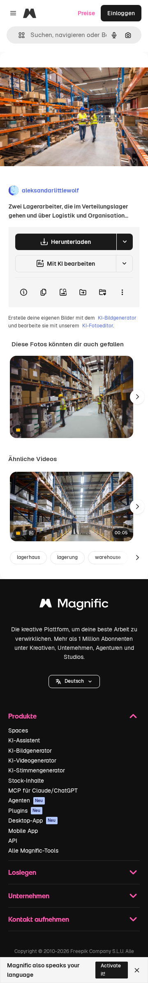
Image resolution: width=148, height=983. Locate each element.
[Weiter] (137, 397)
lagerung (67, 557)
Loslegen (22, 872)
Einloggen (121, 13)
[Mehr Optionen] (122, 292)
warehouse (108, 557)
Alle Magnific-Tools (33, 850)
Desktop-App (32, 820)
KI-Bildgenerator (117, 318)
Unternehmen (28, 895)
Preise (86, 13)
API (12, 840)
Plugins (24, 810)
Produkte (22, 716)
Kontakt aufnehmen (38, 919)
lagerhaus (28, 557)
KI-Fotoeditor (97, 325)
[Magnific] (74, 605)
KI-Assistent (24, 740)
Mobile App (23, 831)
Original (52, 70)
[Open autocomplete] (18, 35)
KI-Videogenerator (32, 760)
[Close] (137, 970)
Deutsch (74, 681)
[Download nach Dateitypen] (124, 242)
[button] (74, 681)
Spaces (18, 730)
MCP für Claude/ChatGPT (43, 790)
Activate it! (111, 969)
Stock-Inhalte (26, 780)
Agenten (25, 800)
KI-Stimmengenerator (36, 770)
